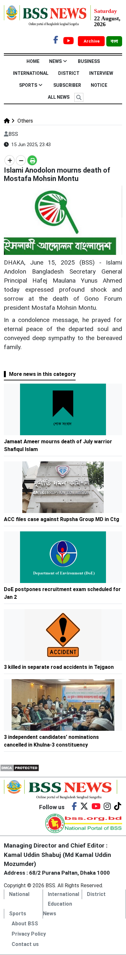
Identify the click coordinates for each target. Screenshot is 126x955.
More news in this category (42, 374)
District (68, 73)
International (30, 73)
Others (24, 121)
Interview (101, 73)
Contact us (25, 944)
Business (89, 61)
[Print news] (32, 160)
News (55, 61)
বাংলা (114, 41)
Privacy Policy (29, 934)
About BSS (25, 923)
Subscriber (67, 85)
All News (58, 97)
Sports (28, 85)
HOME (32, 61)
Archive (92, 41)
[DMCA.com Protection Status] (19, 767)
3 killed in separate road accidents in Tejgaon (59, 667)
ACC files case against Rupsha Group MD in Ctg (61, 519)
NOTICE (99, 85)
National (19, 894)
